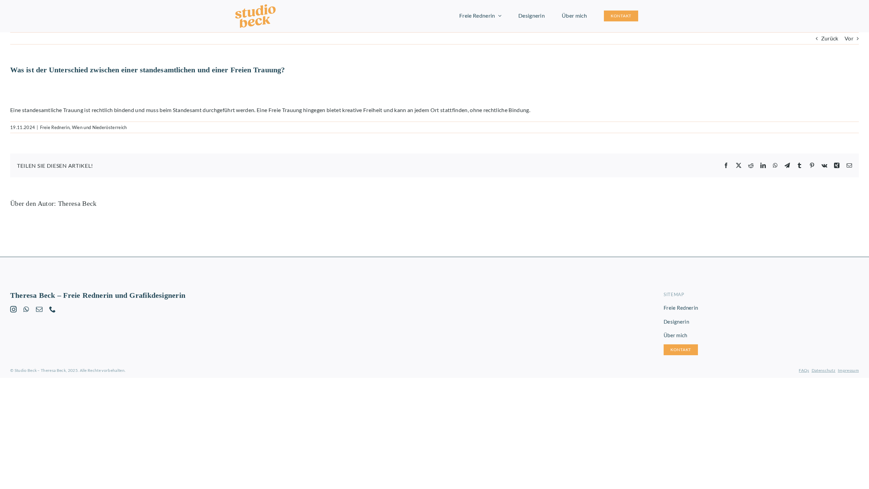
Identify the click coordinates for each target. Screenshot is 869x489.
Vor (849, 38)
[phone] (52, 309)
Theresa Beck (77, 203)
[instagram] (13, 309)
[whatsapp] (26, 309)
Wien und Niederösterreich (99, 127)
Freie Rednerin (55, 127)
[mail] (39, 309)
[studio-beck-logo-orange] (255, 7)
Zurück (829, 38)
